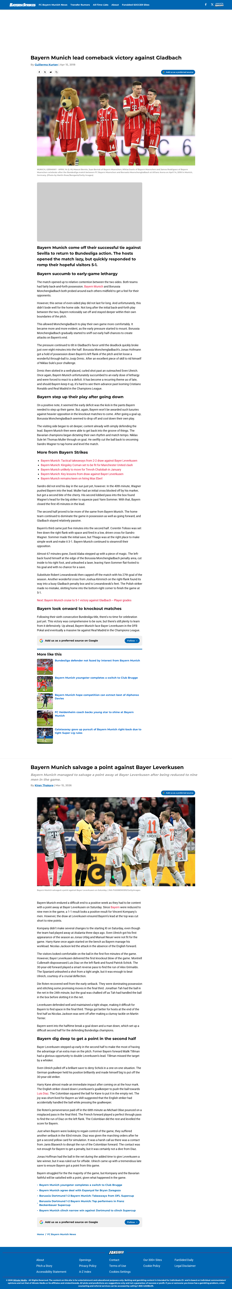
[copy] (56, 72)
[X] (212, 4)
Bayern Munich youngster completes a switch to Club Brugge (80, 1184)
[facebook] (205, 4)
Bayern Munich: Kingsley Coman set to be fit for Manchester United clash (87, 465)
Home (40, 1234)
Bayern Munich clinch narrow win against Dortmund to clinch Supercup (87, 1210)
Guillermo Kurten (46, 64)
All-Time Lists (100, 4)
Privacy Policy (87, 1265)
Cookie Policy (151, 1265)
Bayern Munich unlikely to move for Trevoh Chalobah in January (81, 469)
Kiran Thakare (44, 785)
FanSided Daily (184, 1260)
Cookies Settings (120, 1271)
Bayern (115, 907)
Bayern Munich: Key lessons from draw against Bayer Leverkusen (82, 474)
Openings (85, 1260)
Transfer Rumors (80, 4)
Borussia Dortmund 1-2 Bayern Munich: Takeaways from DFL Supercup (86, 1195)
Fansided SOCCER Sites (135, 4)
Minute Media (20, 1280)
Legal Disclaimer (185, 1265)
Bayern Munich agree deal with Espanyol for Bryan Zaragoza (80, 1190)
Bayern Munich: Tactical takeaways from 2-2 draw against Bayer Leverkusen (89, 460)
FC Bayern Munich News (53, 4)
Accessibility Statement (51, 1271)
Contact (114, 1260)
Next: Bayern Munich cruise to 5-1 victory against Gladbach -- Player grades (84, 600)
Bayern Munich (93, 286)
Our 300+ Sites (152, 1260)
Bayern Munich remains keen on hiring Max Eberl (71, 478)
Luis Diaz (42, 1093)
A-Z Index (85, 1271)
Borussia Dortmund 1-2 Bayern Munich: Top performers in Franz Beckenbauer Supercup (81, 1203)
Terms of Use (117, 1265)
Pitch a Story (44, 1265)
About (115, 4)
